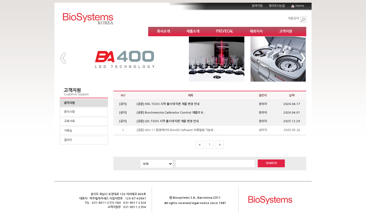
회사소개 (163, 31)
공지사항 (69, 102)
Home (300, 5)
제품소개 (192, 31)
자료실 (68, 130)
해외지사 (256, 31)
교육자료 (69, 121)
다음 (220, 145)
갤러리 (68, 140)
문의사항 (69, 111)
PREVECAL (224, 31)
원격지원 (257, 5)
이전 (200, 145)
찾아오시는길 (277, 5)
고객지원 (285, 31)
